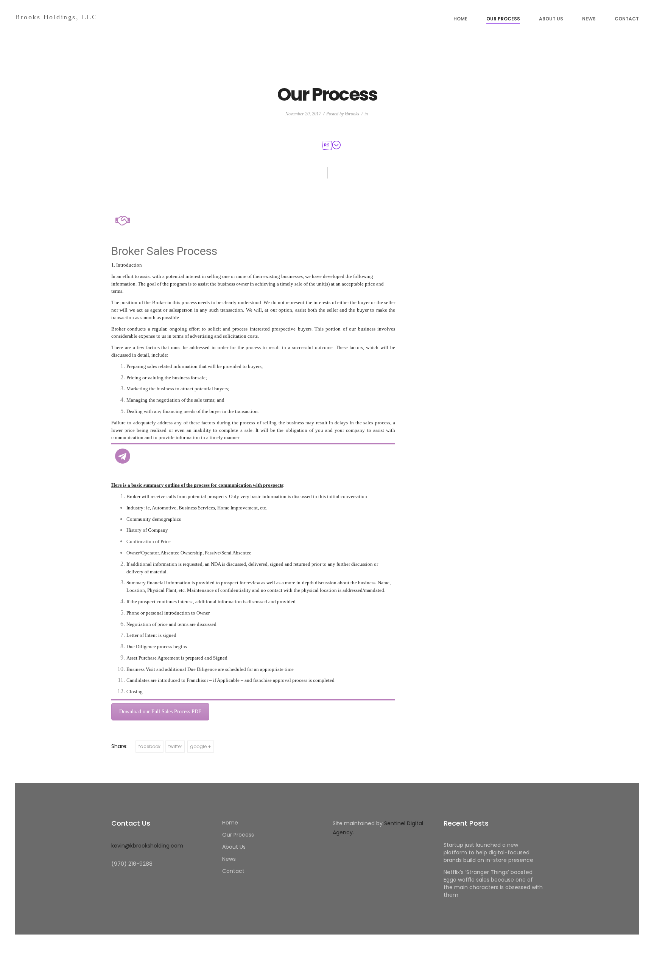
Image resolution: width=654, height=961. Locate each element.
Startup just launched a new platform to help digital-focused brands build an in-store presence (488, 852)
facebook (149, 746)
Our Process (503, 19)
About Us (551, 19)
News (589, 19)
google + (200, 746)
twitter (175, 746)
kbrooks (352, 113)
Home (460, 19)
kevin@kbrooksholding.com (147, 845)
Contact (627, 19)
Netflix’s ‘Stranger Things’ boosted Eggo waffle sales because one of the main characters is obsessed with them (493, 883)
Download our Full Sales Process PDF (160, 711)
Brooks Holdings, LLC (56, 17)
